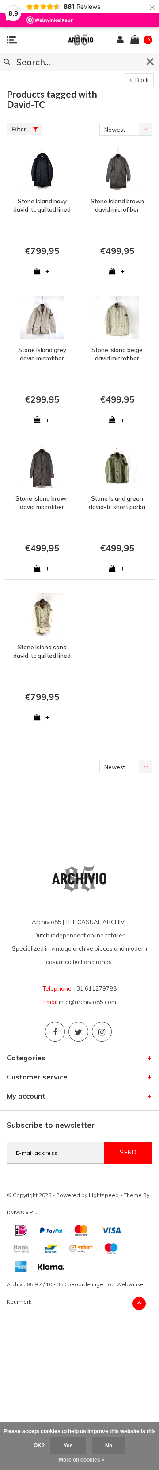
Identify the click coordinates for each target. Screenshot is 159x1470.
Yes (68, 1445)
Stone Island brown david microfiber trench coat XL (42, 503)
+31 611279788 (95, 988)
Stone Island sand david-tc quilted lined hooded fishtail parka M (42, 652)
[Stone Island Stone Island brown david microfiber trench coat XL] (42, 466)
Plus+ (37, 1212)
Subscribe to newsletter (51, 1125)
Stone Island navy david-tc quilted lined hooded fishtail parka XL (42, 205)
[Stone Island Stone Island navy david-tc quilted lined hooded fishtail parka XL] (42, 168)
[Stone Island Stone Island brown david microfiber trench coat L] (117, 168)
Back (141, 79)
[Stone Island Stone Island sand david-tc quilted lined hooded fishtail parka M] (42, 614)
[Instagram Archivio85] (102, 1032)
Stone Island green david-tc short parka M (117, 503)
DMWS (15, 1212)
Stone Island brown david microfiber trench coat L (117, 205)
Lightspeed (104, 1195)
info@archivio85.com (87, 1001)
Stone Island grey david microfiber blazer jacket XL (42, 354)
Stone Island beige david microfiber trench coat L (117, 354)
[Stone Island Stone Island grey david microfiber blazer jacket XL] (42, 317)
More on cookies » (82, 1460)
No (108, 1445)
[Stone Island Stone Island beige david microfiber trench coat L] (117, 317)
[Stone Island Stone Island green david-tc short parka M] (117, 466)
